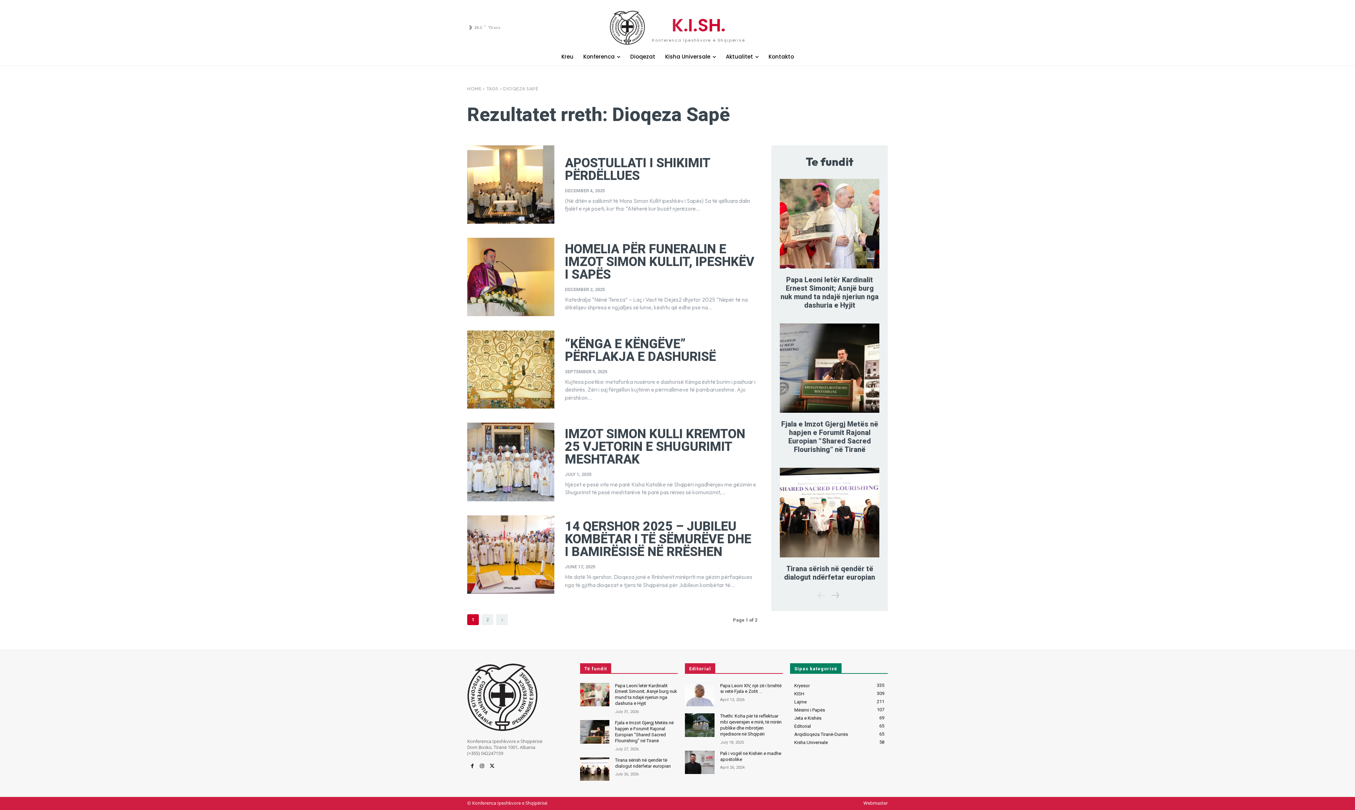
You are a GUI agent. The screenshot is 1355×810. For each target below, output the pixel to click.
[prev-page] (822, 595)
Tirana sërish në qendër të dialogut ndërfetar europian (829, 572)
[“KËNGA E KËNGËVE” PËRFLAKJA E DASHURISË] (510, 369)
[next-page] (502, 619)
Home (474, 88)
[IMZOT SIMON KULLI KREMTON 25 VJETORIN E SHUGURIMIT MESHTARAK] (510, 462)
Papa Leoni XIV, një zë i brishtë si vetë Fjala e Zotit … (751, 688)
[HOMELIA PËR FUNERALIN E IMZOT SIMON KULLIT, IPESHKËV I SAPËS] (510, 277)
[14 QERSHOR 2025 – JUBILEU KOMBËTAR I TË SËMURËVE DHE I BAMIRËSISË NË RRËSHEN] (510, 554)
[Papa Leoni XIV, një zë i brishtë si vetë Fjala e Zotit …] (699, 695)
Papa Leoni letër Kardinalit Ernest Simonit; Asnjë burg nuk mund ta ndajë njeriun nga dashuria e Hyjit (830, 292)
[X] (492, 766)
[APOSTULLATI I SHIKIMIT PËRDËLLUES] (510, 184)
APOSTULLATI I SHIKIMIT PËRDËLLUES (637, 169)
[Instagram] (482, 766)
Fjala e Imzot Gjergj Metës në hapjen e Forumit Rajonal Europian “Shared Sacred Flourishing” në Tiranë (829, 437)
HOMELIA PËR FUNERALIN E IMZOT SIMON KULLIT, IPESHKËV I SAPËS (659, 262)
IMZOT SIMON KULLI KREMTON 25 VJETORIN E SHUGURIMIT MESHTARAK (655, 447)
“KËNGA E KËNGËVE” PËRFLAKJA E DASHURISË (640, 350)
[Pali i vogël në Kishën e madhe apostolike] (699, 762)
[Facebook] (472, 766)
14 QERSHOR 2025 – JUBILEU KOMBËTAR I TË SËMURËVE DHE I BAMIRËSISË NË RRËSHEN (658, 539)
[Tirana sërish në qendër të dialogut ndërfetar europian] (829, 512)
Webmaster (875, 803)
